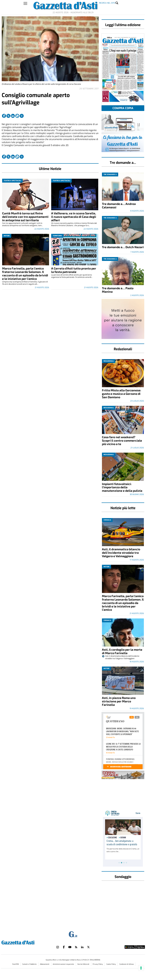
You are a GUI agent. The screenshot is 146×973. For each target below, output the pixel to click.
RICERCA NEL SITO (107, 3)
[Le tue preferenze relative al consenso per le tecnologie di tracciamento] (141, 968)
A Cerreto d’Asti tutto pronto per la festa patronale (73, 269)
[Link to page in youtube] (70, 947)
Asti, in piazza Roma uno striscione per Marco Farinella (119, 701)
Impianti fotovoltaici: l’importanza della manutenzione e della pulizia (122, 487)
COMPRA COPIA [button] (122, 108)
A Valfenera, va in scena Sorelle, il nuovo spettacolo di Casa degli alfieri (73, 216)
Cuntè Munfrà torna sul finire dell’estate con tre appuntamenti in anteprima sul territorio (25, 216)
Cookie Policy (111, 964)
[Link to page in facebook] (4, 116)
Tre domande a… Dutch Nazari (123, 247)
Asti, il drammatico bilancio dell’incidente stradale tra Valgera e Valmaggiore (121, 552)
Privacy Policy (98, 964)
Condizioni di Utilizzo (126, 964)
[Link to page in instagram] (57, 947)
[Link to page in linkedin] (13, 116)
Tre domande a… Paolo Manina (117, 289)
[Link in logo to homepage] (25, 942)
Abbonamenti (45, 964)
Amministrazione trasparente (63, 964)
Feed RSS (15, 964)
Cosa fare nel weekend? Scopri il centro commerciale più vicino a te (122, 440)
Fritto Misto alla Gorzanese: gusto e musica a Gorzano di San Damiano (121, 393)
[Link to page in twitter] (8, 116)
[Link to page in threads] (22, 116)
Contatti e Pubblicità (29, 964)
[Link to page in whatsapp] (17, 116)
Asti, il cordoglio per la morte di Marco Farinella (122, 651)
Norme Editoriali (83, 964)
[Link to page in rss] (76, 947)
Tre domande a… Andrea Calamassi (119, 205)
